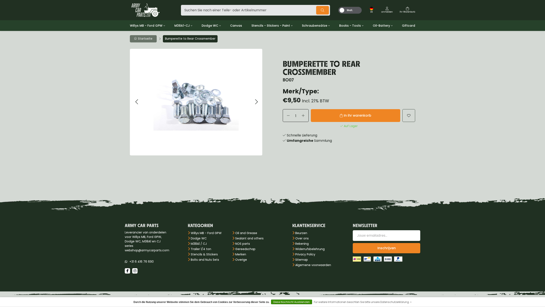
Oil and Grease (246, 233)
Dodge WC (210, 25)
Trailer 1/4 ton (201, 249)
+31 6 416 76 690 (141, 261)
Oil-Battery (381, 25)
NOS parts (242, 244)
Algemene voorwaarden (313, 265)
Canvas (236, 25)
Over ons (302, 238)
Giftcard (408, 25)
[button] (136, 102)
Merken (240, 254)
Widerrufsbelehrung (310, 249)
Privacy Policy (305, 254)
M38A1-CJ (182, 25)
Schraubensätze (314, 25)
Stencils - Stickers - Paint (270, 25)
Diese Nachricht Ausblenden (291, 302)
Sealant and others (249, 238)
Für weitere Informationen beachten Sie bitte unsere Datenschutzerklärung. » (363, 302)
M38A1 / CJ (199, 244)
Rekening (302, 244)
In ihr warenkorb (357, 115)
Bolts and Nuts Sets (205, 260)
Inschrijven (386, 248)
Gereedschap (245, 249)
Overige (241, 260)
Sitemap (301, 260)
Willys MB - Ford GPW (146, 25)
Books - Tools (350, 25)
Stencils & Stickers (204, 254)
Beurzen (301, 233)
